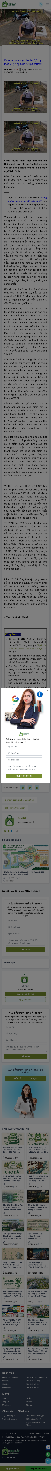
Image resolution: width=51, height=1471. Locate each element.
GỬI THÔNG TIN (24, 776)
